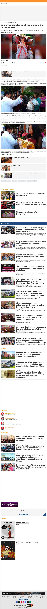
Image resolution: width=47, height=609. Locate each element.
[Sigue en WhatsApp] (44, 63)
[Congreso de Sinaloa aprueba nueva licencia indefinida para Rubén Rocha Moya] (8, 330)
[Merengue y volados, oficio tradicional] (8, 214)
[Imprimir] (14, 63)
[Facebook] (1, 63)
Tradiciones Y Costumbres (5, 180)
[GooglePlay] (30, 602)
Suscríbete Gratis (23, 514)
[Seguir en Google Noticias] (45, 63)
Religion (28, 180)
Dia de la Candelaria (21, 180)
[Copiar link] (12, 63)
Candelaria (34, 180)
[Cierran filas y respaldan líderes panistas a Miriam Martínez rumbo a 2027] (8, 258)
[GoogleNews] (26, 602)
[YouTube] (21, 602)
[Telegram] (7, 63)
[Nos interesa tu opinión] (23, 593)
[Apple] (28, 602)
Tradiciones (14, 180)
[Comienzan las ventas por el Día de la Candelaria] (8, 195)
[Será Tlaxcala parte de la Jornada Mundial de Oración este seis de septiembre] (8, 439)
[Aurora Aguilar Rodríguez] (2, 419)
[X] (3, 63)
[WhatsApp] (5, 63)
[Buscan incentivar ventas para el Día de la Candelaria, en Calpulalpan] (8, 205)
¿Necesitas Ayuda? (23, 599)
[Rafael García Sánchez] (2, 423)
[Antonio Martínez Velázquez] (2, 414)
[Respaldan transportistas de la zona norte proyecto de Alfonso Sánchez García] (8, 246)
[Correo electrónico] (10, 63)
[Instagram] (23, 602)
